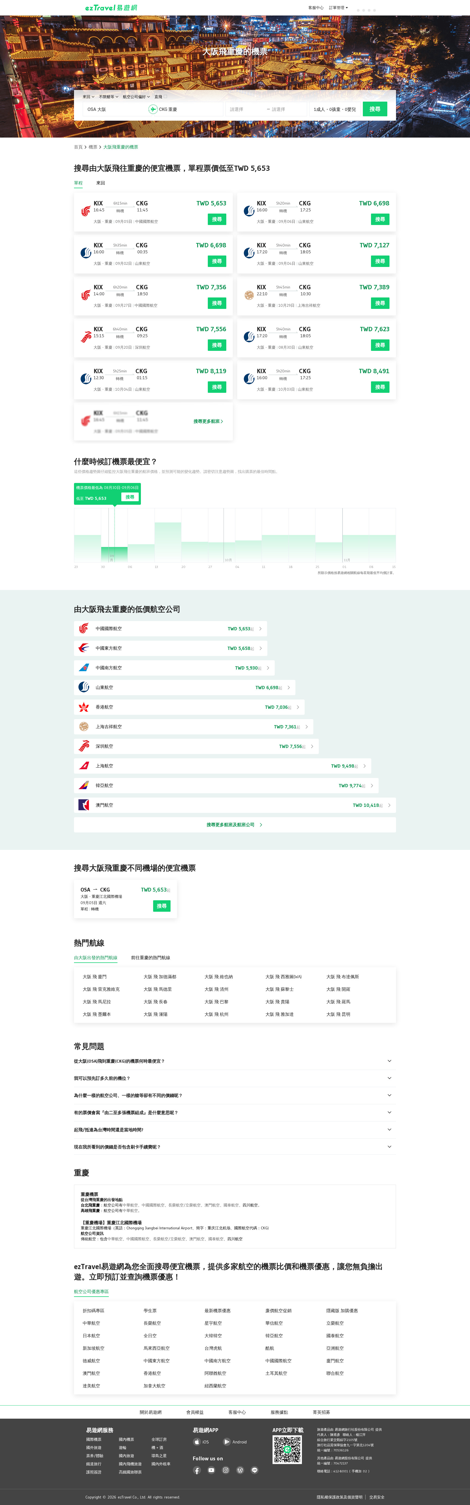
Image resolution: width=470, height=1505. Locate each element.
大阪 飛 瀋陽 (156, 1014)
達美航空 (91, 1385)
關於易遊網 (151, 1412)
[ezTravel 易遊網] (111, 8)
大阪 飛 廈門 (95, 976)
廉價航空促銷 (278, 1310)
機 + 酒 (157, 1447)
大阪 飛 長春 (156, 1001)
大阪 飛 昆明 (338, 1014)
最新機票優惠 (218, 1310)
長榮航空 (152, 1323)
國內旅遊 (126, 1455)
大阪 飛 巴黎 (216, 1001)
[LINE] (255, 1470)
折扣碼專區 (93, 1310)
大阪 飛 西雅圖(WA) (283, 976)
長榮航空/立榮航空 (184, 1205)
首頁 (78, 147)
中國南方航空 (218, 1360)
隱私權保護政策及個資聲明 (340, 1497)
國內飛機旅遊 (130, 1463)
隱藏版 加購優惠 (342, 1310)
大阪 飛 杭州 (216, 1014)
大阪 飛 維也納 (219, 976)
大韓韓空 (213, 1335)
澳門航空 (212, 1205)
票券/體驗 (94, 1455)
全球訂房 (159, 1439)
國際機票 (93, 1439)
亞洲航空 (335, 1348)
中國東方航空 (157, 1360)
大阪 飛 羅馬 (338, 1001)
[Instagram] (226, 1470)
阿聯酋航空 (215, 1373)
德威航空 (91, 1360)
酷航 (269, 1348)
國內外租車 (161, 1463)
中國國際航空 (153, 1205)
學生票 (150, 1310)
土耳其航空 (276, 1373)
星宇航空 (213, 1323)
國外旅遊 (93, 1447)
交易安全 (377, 1497)
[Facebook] (197, 1470)
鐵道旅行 (93, 1463)
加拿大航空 (154, 1385)
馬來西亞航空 (157, 1348)
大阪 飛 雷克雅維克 (101, 989)
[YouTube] (211, 1470)
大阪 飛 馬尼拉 (97, 1001)
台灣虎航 (213, 1348)
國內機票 (126, 1439)
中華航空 (130, 1205)
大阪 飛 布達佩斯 (342, 976)
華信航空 (274, 1323)
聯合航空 (335, 1373)
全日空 (150, 1335)
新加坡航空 (93, 1348)
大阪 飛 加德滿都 (160, 976)
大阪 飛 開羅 (338, 989)
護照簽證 (93, 1472)
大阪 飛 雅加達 (279, 1014)
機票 (93, 147)
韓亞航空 (274, 1335)
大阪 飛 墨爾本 (97, 1014)
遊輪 (122, 1447)
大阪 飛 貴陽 (277, 1001)
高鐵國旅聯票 (130, 1472)
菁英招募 (321, 1412)
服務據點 (279, 1412)
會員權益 (195, 1412)
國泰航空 (231, 1205)
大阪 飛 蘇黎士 (279, 989)
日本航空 (91, 1335)
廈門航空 (335, 1360)
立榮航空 (335, 1323)
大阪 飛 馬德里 (158, 989)
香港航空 (152, 1373)
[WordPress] (240, 1470)
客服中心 (316, 7)
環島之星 (159, 1455)
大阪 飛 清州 (216, 989)
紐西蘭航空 (215, 1385)
